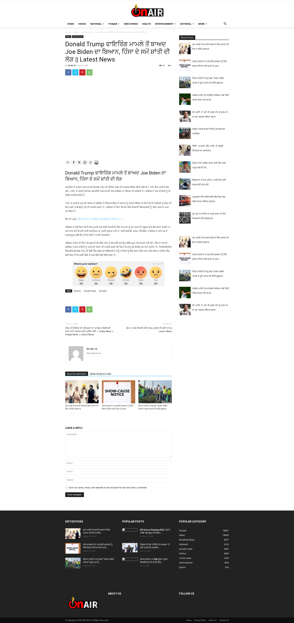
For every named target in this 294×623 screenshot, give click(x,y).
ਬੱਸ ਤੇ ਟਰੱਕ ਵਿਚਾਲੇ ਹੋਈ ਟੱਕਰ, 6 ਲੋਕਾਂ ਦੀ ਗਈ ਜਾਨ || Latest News (149, 330)
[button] (225, 24)
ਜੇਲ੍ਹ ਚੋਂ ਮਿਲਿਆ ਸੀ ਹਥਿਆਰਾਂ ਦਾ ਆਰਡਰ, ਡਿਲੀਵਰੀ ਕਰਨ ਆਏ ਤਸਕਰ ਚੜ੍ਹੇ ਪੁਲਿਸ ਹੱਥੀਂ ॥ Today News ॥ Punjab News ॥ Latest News (89, 331)
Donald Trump (90, 291)
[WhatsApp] (89, 72)
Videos (82, 23)
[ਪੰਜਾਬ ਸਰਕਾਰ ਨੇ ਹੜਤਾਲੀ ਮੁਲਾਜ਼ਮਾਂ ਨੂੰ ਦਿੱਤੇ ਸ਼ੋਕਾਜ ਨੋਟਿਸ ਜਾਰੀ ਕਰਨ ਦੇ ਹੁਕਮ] (118, 391)
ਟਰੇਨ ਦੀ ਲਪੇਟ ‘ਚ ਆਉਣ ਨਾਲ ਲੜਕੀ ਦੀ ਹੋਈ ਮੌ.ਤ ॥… (100, 219)
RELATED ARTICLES (76, 374)
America (77, 291)
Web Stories (131, 23)
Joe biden (103, 291)
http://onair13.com (94, 353)
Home (70, 23)
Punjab (113, 23)
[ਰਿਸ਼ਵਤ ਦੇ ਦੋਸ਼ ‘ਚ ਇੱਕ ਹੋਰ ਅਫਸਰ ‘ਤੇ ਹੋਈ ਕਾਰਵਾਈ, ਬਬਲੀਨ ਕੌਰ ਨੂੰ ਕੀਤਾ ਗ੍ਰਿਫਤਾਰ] (130, 547)
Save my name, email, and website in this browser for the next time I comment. (107, 487)
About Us (213, 620)
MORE (201, 23)
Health (146, 23)
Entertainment (164, 23)
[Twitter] (75, 72)
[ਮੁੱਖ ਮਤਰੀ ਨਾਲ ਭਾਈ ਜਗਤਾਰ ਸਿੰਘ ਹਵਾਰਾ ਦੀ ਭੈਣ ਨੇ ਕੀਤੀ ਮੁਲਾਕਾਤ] (82, 391)
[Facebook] (68, 72)
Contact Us (224, 620)
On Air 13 (72, 65)
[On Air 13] (147, 10)
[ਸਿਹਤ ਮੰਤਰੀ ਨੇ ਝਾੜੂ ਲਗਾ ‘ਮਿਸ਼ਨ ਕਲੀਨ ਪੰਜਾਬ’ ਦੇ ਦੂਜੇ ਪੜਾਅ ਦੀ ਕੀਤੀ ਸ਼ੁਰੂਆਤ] (155, 391)
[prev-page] (67, 415)
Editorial (185, 23)
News (75, 32)
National (96, 23)
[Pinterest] (82, 72)
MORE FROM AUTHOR (100, 374)
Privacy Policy (200, 620)
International (86, 32)
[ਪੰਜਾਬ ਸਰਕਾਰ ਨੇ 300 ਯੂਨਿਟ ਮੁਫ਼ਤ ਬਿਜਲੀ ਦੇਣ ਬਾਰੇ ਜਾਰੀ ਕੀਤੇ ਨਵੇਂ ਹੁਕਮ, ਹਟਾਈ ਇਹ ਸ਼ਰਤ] (130, 562)
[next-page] (72, 415)
